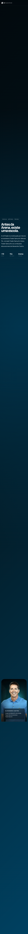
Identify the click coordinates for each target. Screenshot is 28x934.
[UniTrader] (6, 3)
